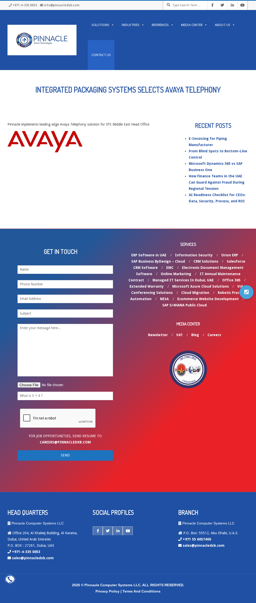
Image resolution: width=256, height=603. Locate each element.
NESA (164, 299)
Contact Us (101, 55)
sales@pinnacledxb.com (33, 558)
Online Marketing (176, 274)
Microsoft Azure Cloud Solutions (200, 286)
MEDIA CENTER (191, 25)
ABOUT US (222, 25)
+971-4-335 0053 (24, 5)
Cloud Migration (195, 293)
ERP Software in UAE (148, 255)
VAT (179, 335)
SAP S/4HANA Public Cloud (184, 305)
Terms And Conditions (141, 591)
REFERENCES (160, 25)
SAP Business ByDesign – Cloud (158, 261)
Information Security (194, 255)
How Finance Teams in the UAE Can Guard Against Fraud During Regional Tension (216, 182)
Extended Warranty (147, 286)
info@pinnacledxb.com (62, 5)
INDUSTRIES (131, 25)
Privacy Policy (108, 591)
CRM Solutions (206, 261)
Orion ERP (229, 255)
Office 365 (231, 280)
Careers (214, 335)
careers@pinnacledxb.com (65, 442)
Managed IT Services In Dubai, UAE (183, 280)
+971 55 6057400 (197, 539)
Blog (195, 335)
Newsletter (158, 335)
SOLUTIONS (100, 25)
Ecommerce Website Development (208, 299)
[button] (247, 292)
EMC (170, 268)
